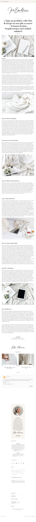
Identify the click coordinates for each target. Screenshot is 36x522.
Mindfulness (16, 18)
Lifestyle (20, 470)
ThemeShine (5, 516)
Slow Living (22, 471)
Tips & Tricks (20, 18)
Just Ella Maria (29, 516)
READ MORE (18, 435)
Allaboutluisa (8, 376)
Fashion (13, 470)
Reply (31, 386)
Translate (17, 503)
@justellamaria (20, 450)
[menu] (34, 1)
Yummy (15, 474)
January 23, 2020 (7, 377)
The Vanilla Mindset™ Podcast (19, 480)
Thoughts (14, 472)
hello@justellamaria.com (19, 456)
